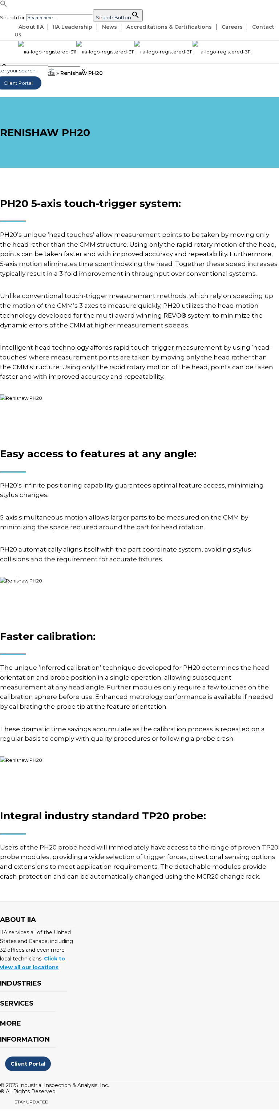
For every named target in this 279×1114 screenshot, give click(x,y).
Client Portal (28, 1064)
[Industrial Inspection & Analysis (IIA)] (134, 52)
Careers (232, 27)
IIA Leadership (73, 27)
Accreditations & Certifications (169, 27)
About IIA (31, 27)
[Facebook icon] (58, 1103)
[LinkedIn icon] (66, 1103)
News (109, 27)
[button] (3, 5)
